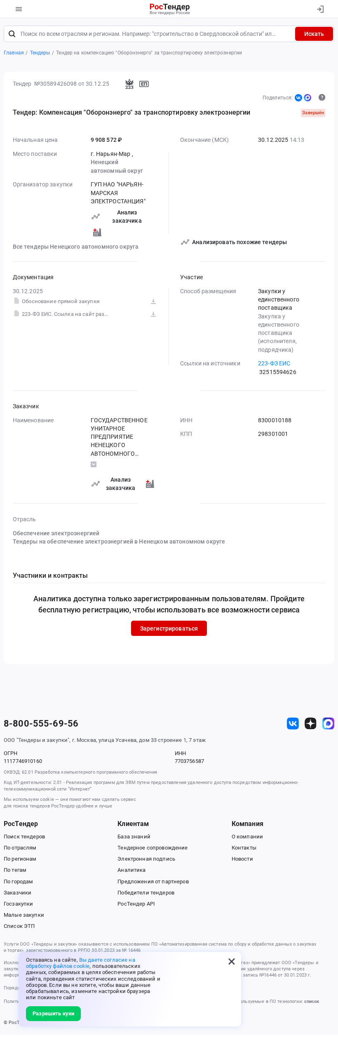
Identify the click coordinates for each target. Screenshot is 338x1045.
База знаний (133, 836)
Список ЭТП (19, 926)
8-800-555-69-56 (41, 724)
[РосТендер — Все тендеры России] (170, 9)
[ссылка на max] (328, 724)
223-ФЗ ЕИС (274, 363)
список (311, 1001)
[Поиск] (12, 34)
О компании (247, 836)
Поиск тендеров (24, 836)
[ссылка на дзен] (311, 724)
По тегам (15, 870)
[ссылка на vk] (293, 724)
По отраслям (20, 848)
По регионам (20, 859)
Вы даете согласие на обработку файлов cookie (80, 963)
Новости (242, 859)
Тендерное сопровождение (152, 848)
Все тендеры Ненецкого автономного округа (76, 246)
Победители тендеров (145, 893)
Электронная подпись (146, 859)
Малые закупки (24, 915)
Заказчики (17, 893)
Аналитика (131, 870)
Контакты (244, 848)
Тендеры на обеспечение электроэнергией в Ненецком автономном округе (119, 541)
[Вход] (320, 9)
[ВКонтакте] (298, 97)
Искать (314, 34)
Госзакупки (18, 904)
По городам (18, 881)
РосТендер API (136, 904)
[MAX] (307, 97)
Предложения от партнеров (152, 881)
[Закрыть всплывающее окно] (232, 961)
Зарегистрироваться (169, 628)
